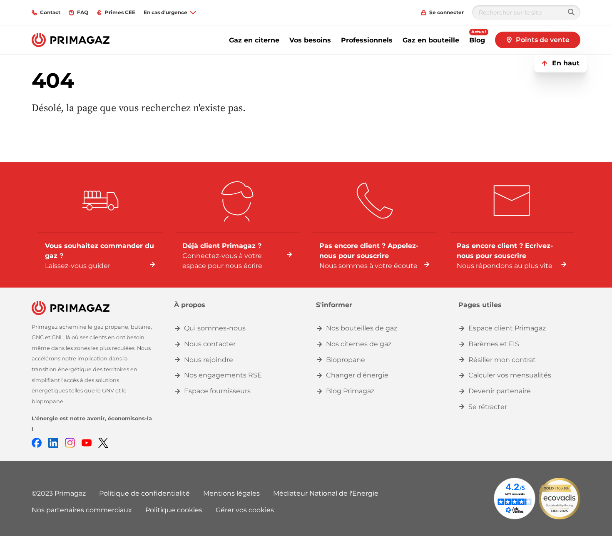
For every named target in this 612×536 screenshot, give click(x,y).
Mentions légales (231, 493)
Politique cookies (173, 510)
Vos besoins (310, 40)
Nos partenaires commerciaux (82, 510)
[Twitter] (103, 442)
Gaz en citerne (254, 40)
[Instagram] (70, 442)
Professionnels (367, 40)
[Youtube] (87, 442)
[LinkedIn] (53, 442)
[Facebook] (37, 442)
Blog (477, 40)
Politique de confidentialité (144, 493)
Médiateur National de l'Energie (325, 493)
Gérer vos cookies (245, 510)
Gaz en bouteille (431, 40)
